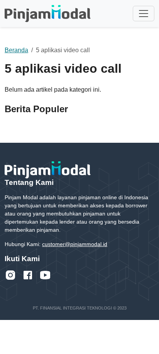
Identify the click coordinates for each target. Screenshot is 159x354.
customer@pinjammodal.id (74, 244)
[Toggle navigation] (143, 13)
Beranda (16, 50)
